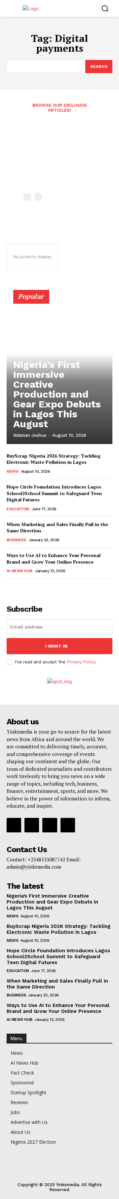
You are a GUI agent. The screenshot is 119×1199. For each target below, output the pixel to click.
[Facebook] (14, 825)
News (12, 471)
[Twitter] (49, 825)
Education (18, 509)
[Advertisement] (59, 156)
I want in (56, 646)
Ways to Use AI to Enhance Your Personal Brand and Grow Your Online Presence (53, 558)
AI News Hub (19, 571)
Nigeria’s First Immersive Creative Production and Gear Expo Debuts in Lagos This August (57, 394)
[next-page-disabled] (38, 197)
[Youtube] (67, 825)
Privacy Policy (81, 661)
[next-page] (21, 588)
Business (16, 540)
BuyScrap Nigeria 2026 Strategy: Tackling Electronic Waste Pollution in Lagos (53, 459)
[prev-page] (27, 197)
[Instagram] (31, 825)
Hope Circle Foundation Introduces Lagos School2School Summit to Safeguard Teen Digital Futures (54, 493)
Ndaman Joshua (29, 435)
